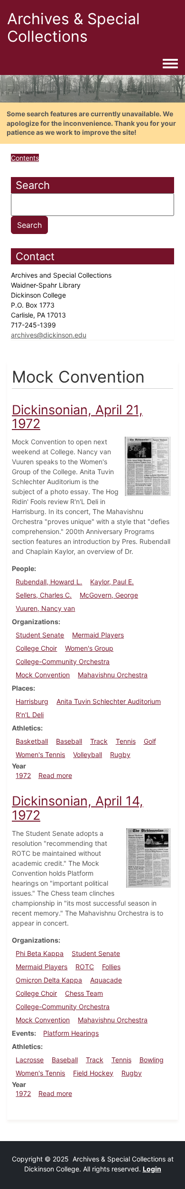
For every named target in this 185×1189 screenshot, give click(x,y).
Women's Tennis (40, 754)
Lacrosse (30, 1060)
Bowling (151, 1060)
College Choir (36, 648)
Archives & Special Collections (73, 27)
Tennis (126, 741)
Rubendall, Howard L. (49, 582)
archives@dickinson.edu (48, 335)
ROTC (84, 967)
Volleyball (87, 754)
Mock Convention (43, 675)
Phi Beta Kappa (40, 953)
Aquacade (106, 980)
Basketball (32, 741)
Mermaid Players (98, 635)
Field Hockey (93, 1073)
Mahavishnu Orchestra (113, 675)
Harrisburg (32, 701)
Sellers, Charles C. (44, 595)
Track (99, 741)
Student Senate (40, 635)
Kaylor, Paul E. (112, 582)
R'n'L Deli (30, 715)
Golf (150, 741)
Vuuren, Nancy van (45, 608)
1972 (23, 775)
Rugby (120, 754)
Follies (111, 967)
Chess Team (84, 993)
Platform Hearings (71, 1033)
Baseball (69, 741)
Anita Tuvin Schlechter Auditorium (108, 701)
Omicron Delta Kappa (49, 980)
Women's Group (89, 648)
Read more (55, 775)
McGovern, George (109, 595)
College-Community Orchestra (63, 661)
